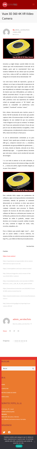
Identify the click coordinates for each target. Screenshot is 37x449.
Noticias (16, 34)
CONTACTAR (4, 388)
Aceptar (19, 446)
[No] (35, 442)
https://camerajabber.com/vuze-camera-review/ (17, 268)
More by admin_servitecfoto (21, 324)
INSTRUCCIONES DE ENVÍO (8, 392)
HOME (3, 384)
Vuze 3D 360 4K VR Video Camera (21, 341)
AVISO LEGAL (5, 397)
